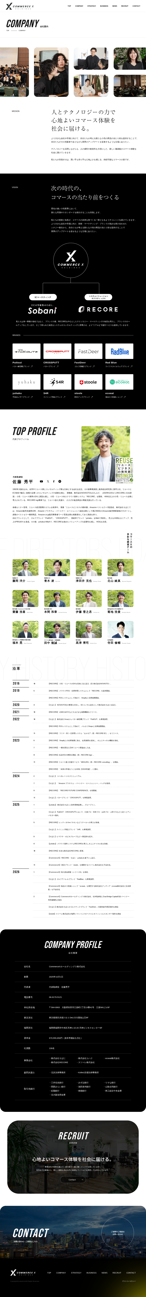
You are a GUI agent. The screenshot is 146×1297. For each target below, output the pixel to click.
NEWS (114, 6)
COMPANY (79, 6)
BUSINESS (104, 6)
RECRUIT (124, 6)
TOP (69, 6)
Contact (72, 1179)
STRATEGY (91, 6)
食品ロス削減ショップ (114, 397)
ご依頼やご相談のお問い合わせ (118, 1232)
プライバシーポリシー (129, 1281)
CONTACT (136, 6)
